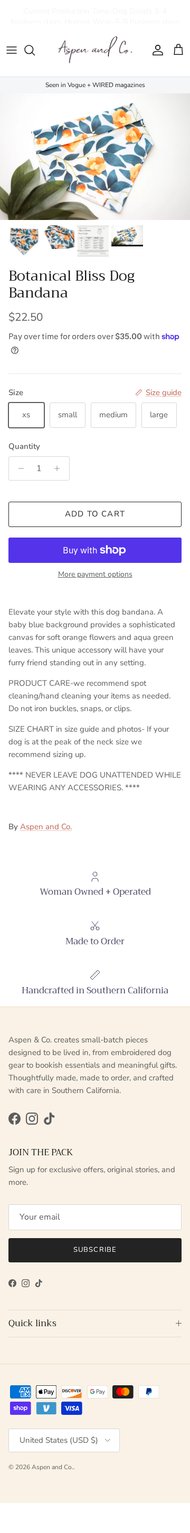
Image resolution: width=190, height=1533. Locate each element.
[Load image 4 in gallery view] (95, 156)
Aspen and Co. (46, 826)
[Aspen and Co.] (95, 50)
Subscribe (94, 1249)
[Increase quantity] (60, 468)
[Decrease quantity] (18, 468)
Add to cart (95, 514)
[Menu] (11, 50)
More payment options (95, 574)
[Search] (34, 50)
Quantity (24, 446)
